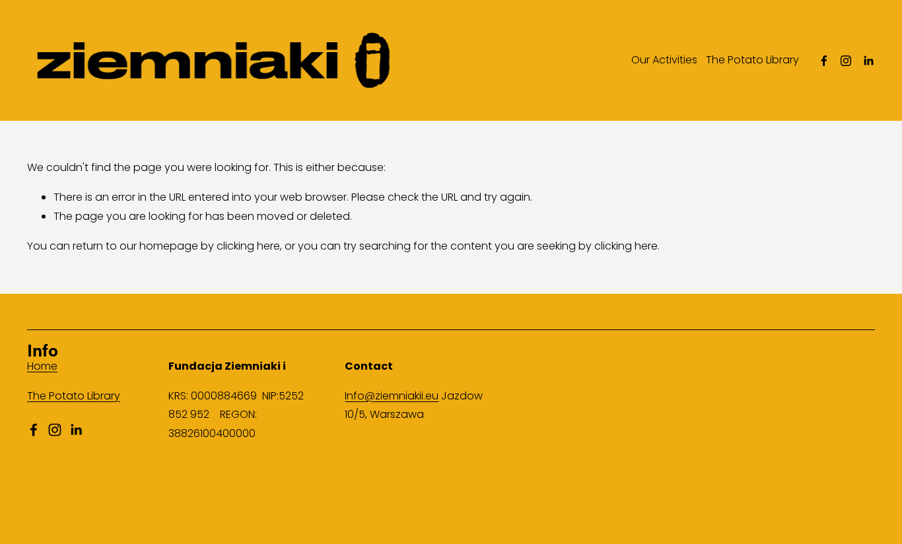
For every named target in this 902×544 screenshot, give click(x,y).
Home (42, 366)
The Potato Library (752, 59)
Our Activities (664, 59)
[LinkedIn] (868, 60)
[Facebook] (824, 60)
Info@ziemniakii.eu (391, 395)
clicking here (248, 246)
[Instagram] (845, 60)
